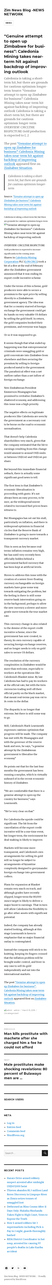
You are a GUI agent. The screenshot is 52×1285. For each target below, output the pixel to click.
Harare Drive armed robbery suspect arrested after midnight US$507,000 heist (25, 1182)
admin (17, 1010)
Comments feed (16, 1131)
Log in (10, 1123)
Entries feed (14, 1127)
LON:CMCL (31, 261)
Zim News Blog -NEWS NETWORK (20, 1276)
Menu (9, 23)
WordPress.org (15, 1135)
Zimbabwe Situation (18, 168)
